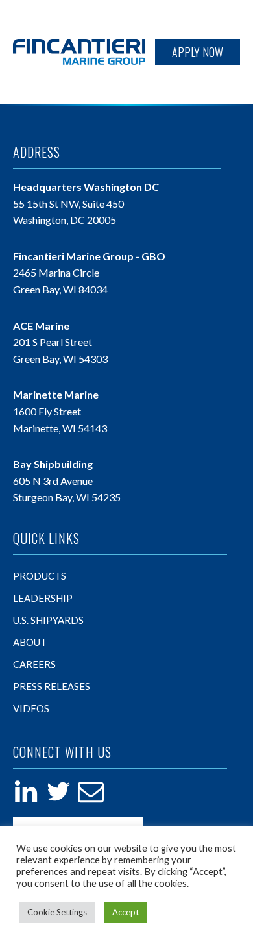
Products (39, 576)
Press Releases (51, 686)
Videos (31, 708)
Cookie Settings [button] (57, 912)
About (30, 642)
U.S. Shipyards (48, 620)
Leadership (43, 598)
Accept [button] (125, 912)
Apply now (197, 51)
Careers (34, 664)
